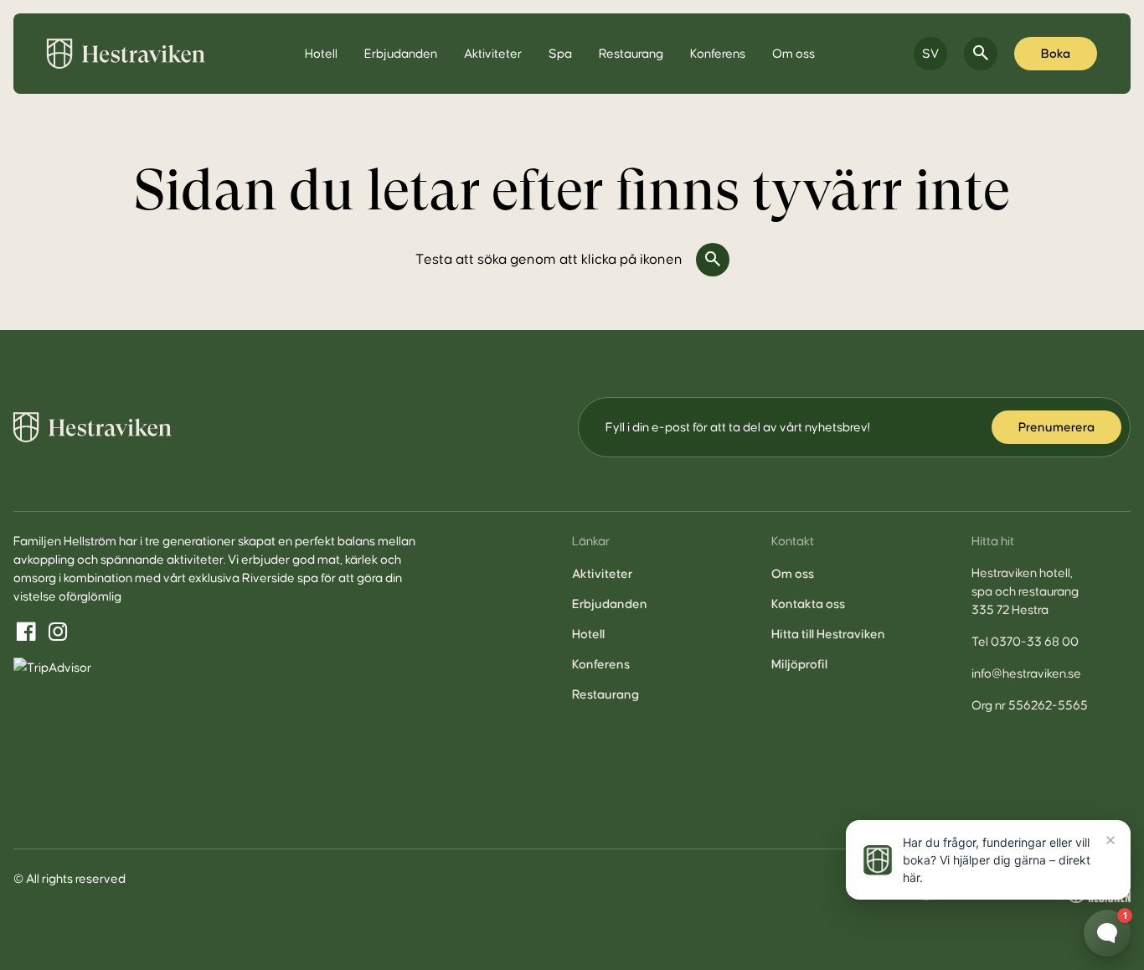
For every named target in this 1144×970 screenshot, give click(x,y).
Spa (560, 53)
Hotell (321, 53)
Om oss (793, 53)
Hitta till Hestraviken (828, 634)
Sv (930, 53)
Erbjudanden (400, 53)
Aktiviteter (493, 53)
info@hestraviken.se (1026, 673)
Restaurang (631, 53)
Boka (1055, 53)
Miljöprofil (799, 664)
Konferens (717, 53)
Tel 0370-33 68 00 (1025, 641)
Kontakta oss (808, 604)
